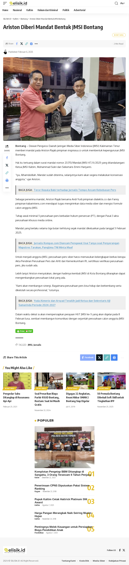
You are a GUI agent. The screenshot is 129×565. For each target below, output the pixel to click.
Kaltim (37, 505)
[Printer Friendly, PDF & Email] (24, 331)
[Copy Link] (26, 43)
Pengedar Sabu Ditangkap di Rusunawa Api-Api (16, 397)
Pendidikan (39, 533)
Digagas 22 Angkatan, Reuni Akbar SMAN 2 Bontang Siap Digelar (78, 397)
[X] (124, 550)
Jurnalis (37, 344)
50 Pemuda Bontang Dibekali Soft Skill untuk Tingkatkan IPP (110, 397)
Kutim (37, 477)
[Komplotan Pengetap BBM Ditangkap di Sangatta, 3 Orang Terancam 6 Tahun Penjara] (64, 447)
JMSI (30, 344)
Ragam (37, 491)
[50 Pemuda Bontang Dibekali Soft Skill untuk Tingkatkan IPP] (111, 381)
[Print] (31, 43)
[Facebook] (119, 550)
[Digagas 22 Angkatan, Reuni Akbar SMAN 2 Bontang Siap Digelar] (80, 381)
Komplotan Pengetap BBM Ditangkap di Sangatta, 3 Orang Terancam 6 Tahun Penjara (63, 473)
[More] (36, 43)
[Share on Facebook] (16, 43)
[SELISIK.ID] (18, 3)
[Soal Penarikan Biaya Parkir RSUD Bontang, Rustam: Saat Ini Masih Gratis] (49, 381)
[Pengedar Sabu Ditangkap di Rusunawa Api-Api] (17, 381)
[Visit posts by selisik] (5, 52)
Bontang (119, 35)
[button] (5, 3)
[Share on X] (21, 43)
